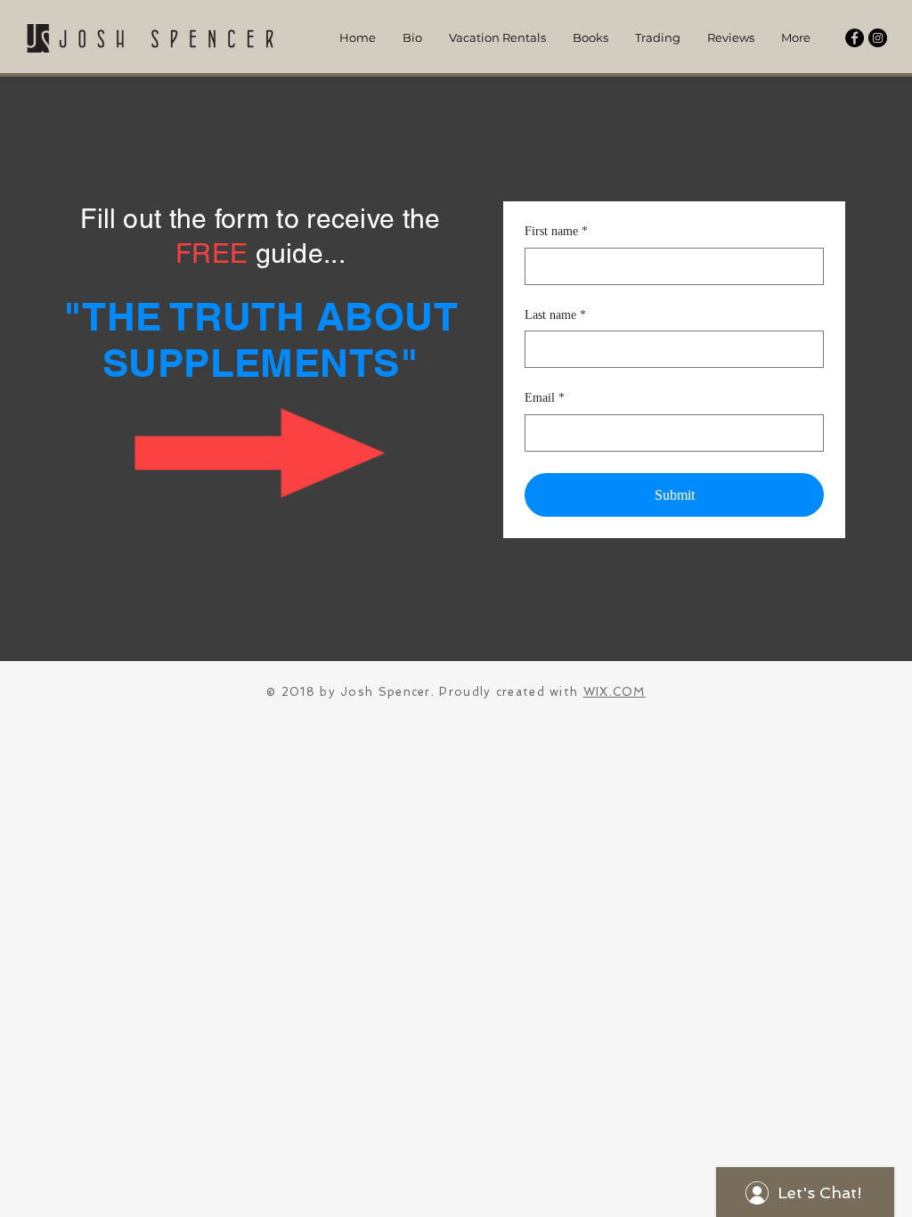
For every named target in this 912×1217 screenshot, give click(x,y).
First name (556, 231)
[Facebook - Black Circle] (854, 38)
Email (545, 397)
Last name (555, 315)
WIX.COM (614, 691)
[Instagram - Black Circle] (877, 38)
